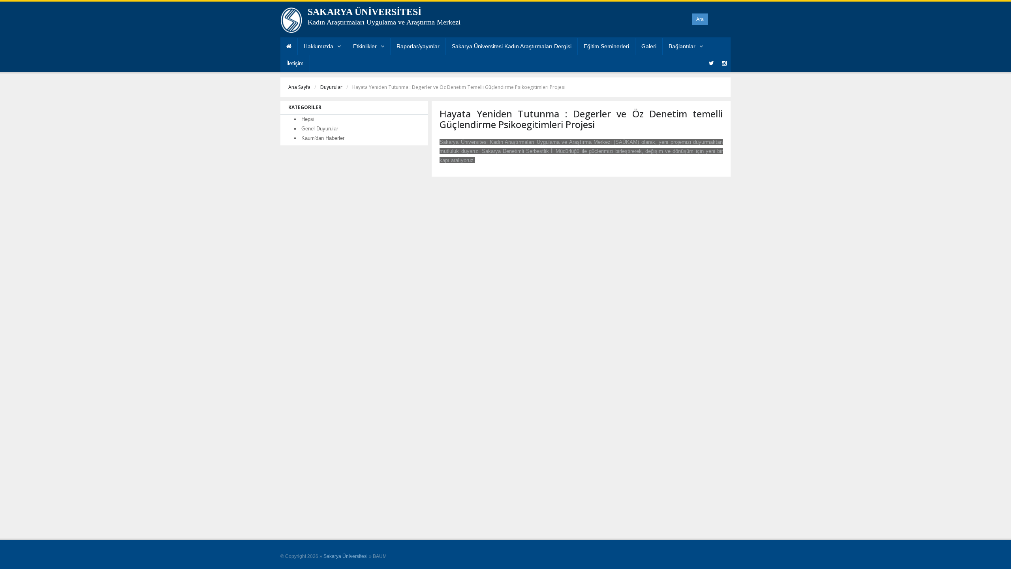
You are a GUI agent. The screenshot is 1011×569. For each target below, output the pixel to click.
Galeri (648, 46)
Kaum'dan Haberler (322, 138)
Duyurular (331, 87)
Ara (700, 19)
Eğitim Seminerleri (606, 46)
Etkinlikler (365, 46)
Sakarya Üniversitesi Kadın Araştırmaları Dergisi (511, 46)
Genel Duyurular (319, 129)
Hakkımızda (318, 46)
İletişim (295, 63)
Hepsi (307, 119)
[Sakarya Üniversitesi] (291, 22)
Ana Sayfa (299, 87)
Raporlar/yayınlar (418, 46)
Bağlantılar (682, 46)
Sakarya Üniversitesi (345, 556)
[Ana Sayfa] (288, 46)
